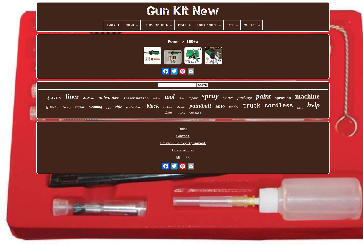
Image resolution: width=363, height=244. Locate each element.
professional (134, 107)
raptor (79, 107)
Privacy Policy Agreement (183, 143)
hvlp (313, 105)
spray (210, 96)
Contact (182, 136)
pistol (181, 98)
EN (178, 157)
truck (251, 105)
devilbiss (89, 98)
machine (307, 96)
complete (181, 113)
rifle (118, 107)
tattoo (300, 108)
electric (181, 107)
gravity (54, 97)
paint (263, 96)
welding (195, 113)
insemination (136, 98)
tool (170, 96)
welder (157, 98)
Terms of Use (183, 150)
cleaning (95, 107)
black (153, 106)
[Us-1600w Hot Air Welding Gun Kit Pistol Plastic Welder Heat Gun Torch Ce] (193, 55)
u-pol (108, 108)
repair (193, 98)
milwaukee (109, 97)
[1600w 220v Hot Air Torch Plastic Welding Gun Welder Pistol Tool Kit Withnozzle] (213, 55)
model (233, 107)
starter (228, 98)
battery (67, 107)
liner (72, 96)
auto (220, 106)
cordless (278, 106)
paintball (200, 106)
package (244, 97)
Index (183, 129)
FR (187, 157)
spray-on (283, 97)
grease (52, 106)
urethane (167, 107)
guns (168, 112)
